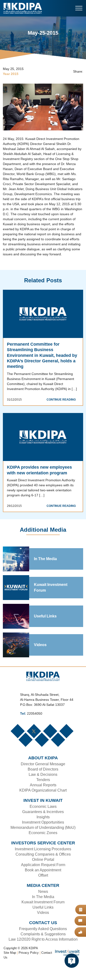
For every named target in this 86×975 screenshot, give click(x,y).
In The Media (45, 569)
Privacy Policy (29, 963)
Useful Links (44, 626)
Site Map (10, 963)
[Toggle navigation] (78, 8)
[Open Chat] (71, 961)
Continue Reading (62, 404)
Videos (40, 655)
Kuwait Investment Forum (51, 598)
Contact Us (11, 967)
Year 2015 (10, 74)
